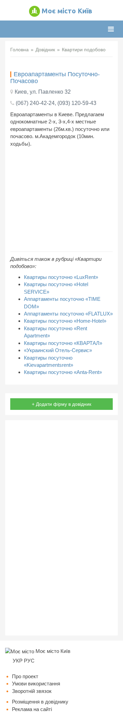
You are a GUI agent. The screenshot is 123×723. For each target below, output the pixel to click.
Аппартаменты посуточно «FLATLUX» (68, 314)
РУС (29, 661)
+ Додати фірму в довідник (61, 404)
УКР (18, 661)
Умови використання (36, 683)
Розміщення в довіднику (40, 702)
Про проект (25, 676)
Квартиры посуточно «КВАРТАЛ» (63, 343)
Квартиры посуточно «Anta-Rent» (63, 372)
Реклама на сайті (32, 709)
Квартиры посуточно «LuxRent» (61, 277)
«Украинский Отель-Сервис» (58, 350)
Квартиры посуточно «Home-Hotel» (65, 321)
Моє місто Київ (67, 11)
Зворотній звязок (32, 691)
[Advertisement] (61, 199)
